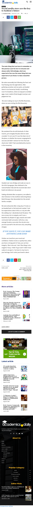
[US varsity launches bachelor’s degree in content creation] (24, 368)
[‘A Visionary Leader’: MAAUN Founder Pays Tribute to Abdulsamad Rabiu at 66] (24, 398)
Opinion (3, 6)
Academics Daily (6, 13)
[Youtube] (22, 434)
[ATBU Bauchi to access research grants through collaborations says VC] (28, 497)
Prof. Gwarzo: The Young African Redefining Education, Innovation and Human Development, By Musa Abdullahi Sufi (11, 294)
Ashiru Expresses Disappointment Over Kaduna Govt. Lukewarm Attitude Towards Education (11, 377)
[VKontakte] (19, 434)
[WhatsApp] (19, 17)
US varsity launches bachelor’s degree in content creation (9, 367)
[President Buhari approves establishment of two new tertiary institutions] (28, 489)
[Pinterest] (15, 17)
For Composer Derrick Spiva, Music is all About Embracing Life (25, 269)
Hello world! (5, 268)
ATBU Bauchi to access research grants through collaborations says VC (13, 496)
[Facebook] (8, 17)
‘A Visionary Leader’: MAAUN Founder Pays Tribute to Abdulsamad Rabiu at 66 (10, 397)
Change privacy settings (6, 506)
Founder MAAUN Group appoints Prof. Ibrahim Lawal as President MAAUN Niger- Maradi (11, 388)
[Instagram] (14, 434)
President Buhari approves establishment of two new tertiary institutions (13, 487)
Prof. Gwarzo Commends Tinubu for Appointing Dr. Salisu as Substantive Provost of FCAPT (11, 407)
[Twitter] (12, 17)
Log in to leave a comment (16, 331)
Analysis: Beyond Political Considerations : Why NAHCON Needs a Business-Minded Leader (12, 317)
